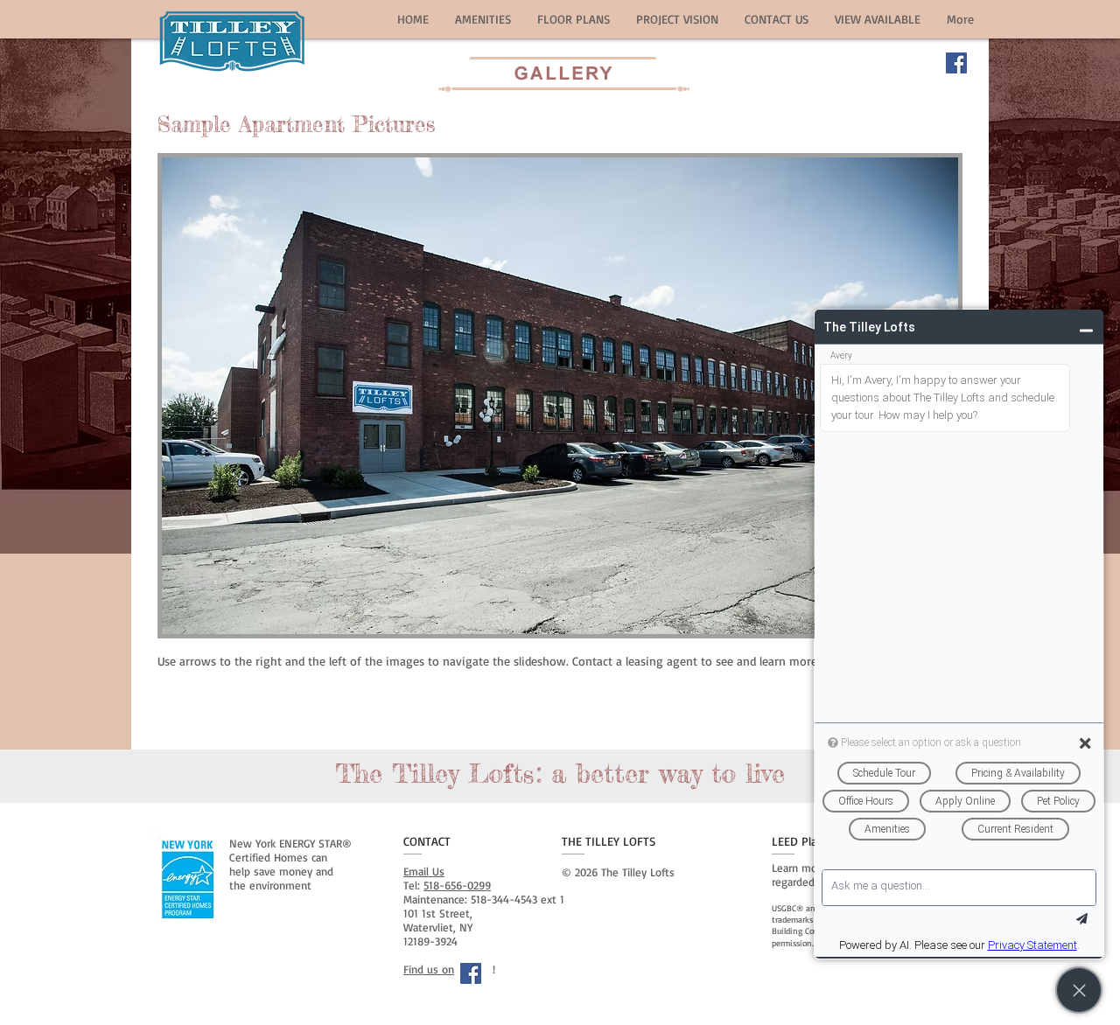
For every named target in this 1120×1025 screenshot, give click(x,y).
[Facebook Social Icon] (956, 62)
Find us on (428, 969)
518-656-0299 (457, 885)
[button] (483, 18)
